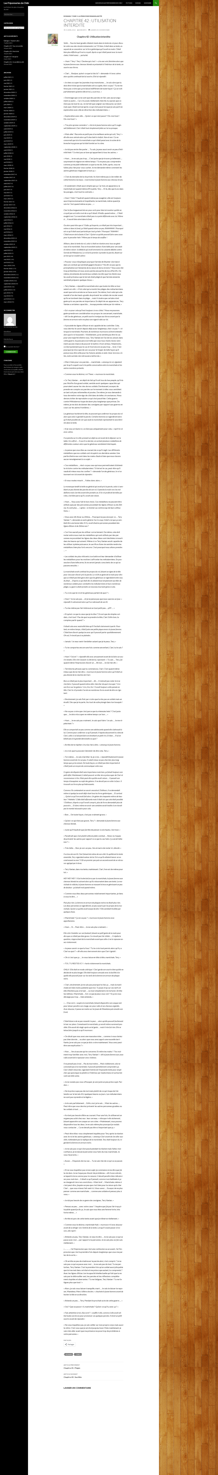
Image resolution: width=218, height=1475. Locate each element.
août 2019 (7, 129)
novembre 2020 (9, 95)
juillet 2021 (7, 77)
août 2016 (7, 220)
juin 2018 (7, 156)
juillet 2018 (7, 153)
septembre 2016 (9, 217)
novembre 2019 (9, 120)
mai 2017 (7, 193)
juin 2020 (7, 104)
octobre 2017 (8, 177)
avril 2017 (7, 196)
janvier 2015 (8, 271)
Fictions (129, 3)
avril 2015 (7, 262)
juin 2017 (7, 189)
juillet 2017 (7, 186)
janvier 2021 (8, 89)
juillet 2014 (7, 290)
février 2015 (8, 268)
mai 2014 (7, 296)
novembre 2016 (9, 211)
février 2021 (8, 86)
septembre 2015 (9, 247)
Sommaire (147, 3)
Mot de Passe (8, 339)
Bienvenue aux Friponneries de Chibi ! (109, 3)
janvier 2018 (8, 171)
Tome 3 (78, 1354)
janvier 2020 (8, 114)
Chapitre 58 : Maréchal (11, 51)
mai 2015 (7, 259)
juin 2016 (7, 226)
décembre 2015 (9, 238)
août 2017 (7, 183)
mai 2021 (7, 83)
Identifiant (7, 331)
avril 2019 (7, 141)
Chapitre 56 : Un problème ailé (14, 62)
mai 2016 (7, 229)
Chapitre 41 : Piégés (72, 1366)
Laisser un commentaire (100, 30)
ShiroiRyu (83, 30)
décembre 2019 (9, 117)
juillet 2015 (7, 253)
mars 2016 (7, 235)
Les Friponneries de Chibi (16, 3)
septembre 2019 (9, 126)
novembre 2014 (9, 278)
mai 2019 (7, 138)
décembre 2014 (9, 275)
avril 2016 (7, 232)
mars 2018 (7, 165)
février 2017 (8, 202)
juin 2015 (7, 256)
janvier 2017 (8, 205)
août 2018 (7, 150)
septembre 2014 (9, 284)
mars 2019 (7, 144)
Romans (67, 16)
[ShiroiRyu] (53, 38)
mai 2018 (7, 159)
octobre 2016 (8, 214)
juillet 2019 (7, 132)
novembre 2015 (9, 241)
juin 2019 (7, 135)
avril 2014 (7, 299)
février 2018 (8, 168)
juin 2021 (7, 80)
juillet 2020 (7, 101)
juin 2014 (7, 293)
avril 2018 (7, 162)
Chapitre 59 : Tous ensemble (13, 46)
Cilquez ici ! (11, 374)
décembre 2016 (9, 208)
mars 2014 (7, 302)
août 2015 (7, 250)
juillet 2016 (7, 223)
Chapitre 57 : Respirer (11, 57)
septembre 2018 (9, 147)
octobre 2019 (8, 123)
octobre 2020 (8, 98)
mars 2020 (7, 107)
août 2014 (7, 287)
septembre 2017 (9, 180)
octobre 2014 (8, 281)
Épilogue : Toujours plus (12, 41)
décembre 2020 (9, 92)
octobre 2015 (8, 244)
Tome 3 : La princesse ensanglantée (86, 16)
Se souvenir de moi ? (12, 347)
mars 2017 (7, 199)
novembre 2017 (9, 174)
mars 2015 (7, 265)
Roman (138, 3)
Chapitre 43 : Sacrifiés (73, 1375)
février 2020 (8, 111)
